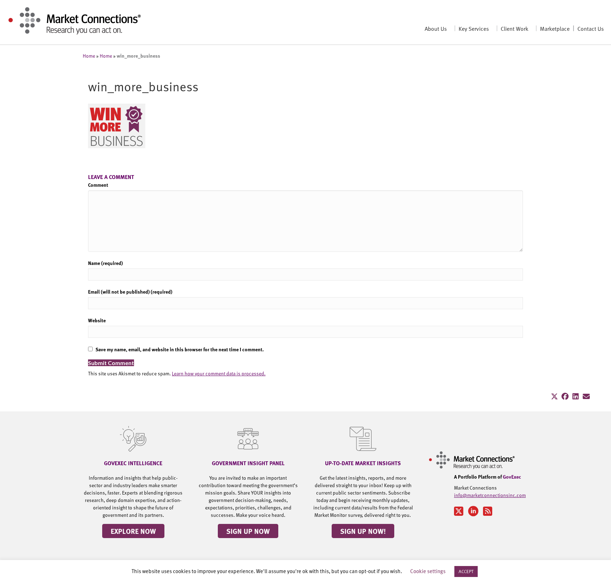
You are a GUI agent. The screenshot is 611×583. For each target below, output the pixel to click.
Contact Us (590, 28)
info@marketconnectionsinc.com (490, 495)
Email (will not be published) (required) (130, 291)
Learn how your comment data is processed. (219, 373)
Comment (98, 184)
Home (89, 55)
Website (97, 320)
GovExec (512, 476)
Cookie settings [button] (428, 571)
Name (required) (105, 262)
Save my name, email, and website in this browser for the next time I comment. (179, 349)
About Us (436, 28)
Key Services (474, 28)
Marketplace (555, 28)
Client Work (514, 28)
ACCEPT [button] (466, 571)
